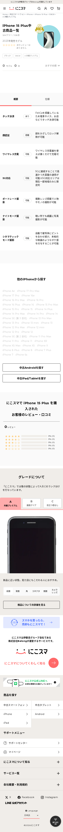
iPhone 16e (28, 295)
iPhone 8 (26, 350)
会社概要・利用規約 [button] (15, 784)
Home (5, 14)
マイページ (14, 751)
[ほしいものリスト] (52, 8)
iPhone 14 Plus (43, 309)
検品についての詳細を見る (32, 604)
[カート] (58, 8)
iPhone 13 (47, 322)
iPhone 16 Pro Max (14, 300)
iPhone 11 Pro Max (40, 336)
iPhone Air (9, 291)
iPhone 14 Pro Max (14, 313)
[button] (17, 47)
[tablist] (31, 591)
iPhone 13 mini (30, 322)
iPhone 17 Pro (11, 295)
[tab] (8, 591)
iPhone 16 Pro (35, 300)
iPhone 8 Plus (11, 350)
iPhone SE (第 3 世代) (15, 318)
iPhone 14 (52, 313)
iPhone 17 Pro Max (28, 291)
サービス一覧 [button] (11, 773)
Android (39, 714)
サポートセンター (18, 743)
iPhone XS (29, 345)
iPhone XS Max (11, 345)
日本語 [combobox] (27, 815)
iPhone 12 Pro (11, 331)
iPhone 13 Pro (11, 322)
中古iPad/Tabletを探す (31, 378)
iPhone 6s (21, 354)
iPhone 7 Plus (43, 350)
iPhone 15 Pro (11, 309)
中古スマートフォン (17, 14)
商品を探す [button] (10, 695)
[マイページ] (45, 8)
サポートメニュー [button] (14, 732)
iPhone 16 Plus (11, 304)
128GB (51, 14)
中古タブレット (43, 705)
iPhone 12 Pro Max (14, 327)
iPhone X (42, 345)
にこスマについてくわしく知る (25, 663)
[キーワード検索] (39, 8)
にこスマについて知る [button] (17, 761)
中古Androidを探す (31, 367)
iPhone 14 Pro (35, 313)
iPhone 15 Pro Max (47, 304)
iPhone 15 (27, 309)
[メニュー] (4, 8)
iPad (6, 722)
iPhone (30, 14)
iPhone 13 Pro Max (40, 318)
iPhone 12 (27, 331)
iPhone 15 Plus (41, 14)
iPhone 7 (8, 354)
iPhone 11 (26, 341)
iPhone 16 (28, 304)
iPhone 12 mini (35, 327)
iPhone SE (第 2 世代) (15, 336)
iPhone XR (41, 341)
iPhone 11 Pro (11, 341)
